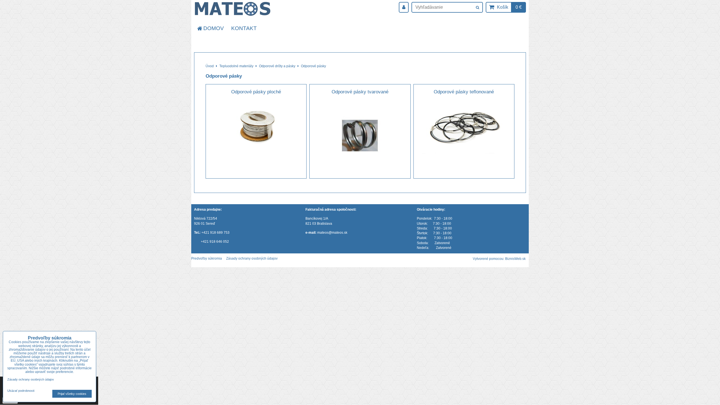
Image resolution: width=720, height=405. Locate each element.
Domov (213, 28)
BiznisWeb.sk (515, 258)
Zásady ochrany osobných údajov (252, 258)
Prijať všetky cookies (72, 393)
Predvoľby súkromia (206, 258)
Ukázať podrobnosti (20, 390)
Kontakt (244, 28)
